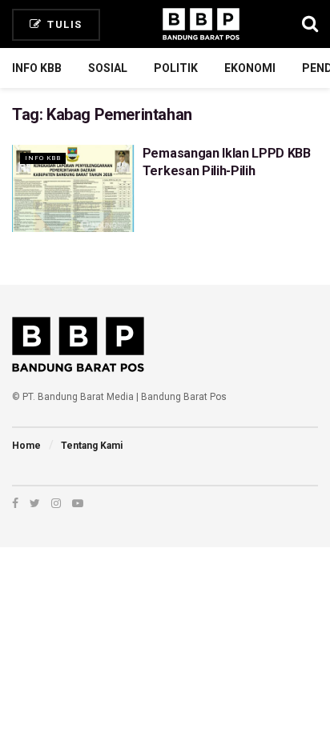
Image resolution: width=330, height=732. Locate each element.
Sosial (107, 68)
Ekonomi (250, 68)
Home (26, 445)
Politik (176, 68)
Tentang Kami (92, 445)
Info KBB (37, 68)
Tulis (63, 24)
